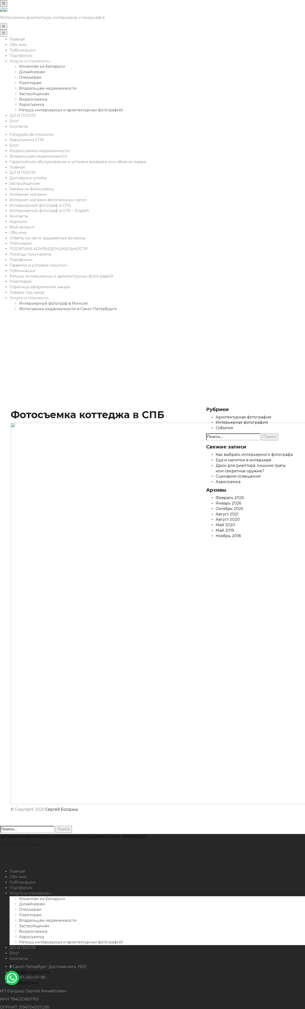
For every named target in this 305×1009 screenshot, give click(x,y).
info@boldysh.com (32, 972)
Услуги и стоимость (29, 61)
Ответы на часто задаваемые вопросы (48, 238)
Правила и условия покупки (38, 265)
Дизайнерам (32, 72)
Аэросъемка (31, 104)
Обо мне (18, 44)
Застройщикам (34, 94)
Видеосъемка (33, 99)
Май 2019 (225, 530)
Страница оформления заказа (40, 287)
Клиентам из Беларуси (42, 66)
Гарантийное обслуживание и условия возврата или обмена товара (78, 162)
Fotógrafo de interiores (31, 134)
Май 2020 (225, 525)
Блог (14, 121)
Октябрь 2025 (229, 508)
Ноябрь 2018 (228, 536)
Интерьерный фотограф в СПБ (40, 205)
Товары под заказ (27, 292)
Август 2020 (228, 519)
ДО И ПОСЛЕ (23, 115)
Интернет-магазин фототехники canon (48, 200)
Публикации (23, 50)
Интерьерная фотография (242, 422)
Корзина (18, 221)
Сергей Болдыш (61, 809)
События (224, 428)
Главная (17, 39)
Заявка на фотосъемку (32, 189)
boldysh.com (26, 983)
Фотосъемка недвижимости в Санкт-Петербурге (68, 309)
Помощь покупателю (30, 254)
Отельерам (30, 77)
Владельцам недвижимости (48, 88)
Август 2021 (227, 514)
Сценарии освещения (238, 476)
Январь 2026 (228, 503)
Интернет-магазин (28, 194)
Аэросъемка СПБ (27, 140)
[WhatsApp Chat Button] (12, 978)
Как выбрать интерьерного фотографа (254, 454)
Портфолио (21, 55)
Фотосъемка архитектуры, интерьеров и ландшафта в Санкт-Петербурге (72, 836)
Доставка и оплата (28, 178)
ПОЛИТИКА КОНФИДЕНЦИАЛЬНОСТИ (49, 249)
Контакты (19, 126)
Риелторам (30, 83)
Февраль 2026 (230, 497)
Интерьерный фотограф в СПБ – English (49, 210)
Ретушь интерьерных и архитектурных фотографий (71, 110)
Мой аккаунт (22, 227)
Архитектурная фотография (243, 417)
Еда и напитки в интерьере (243, 460)
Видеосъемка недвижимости (40, 151)
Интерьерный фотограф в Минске (53, 303)
